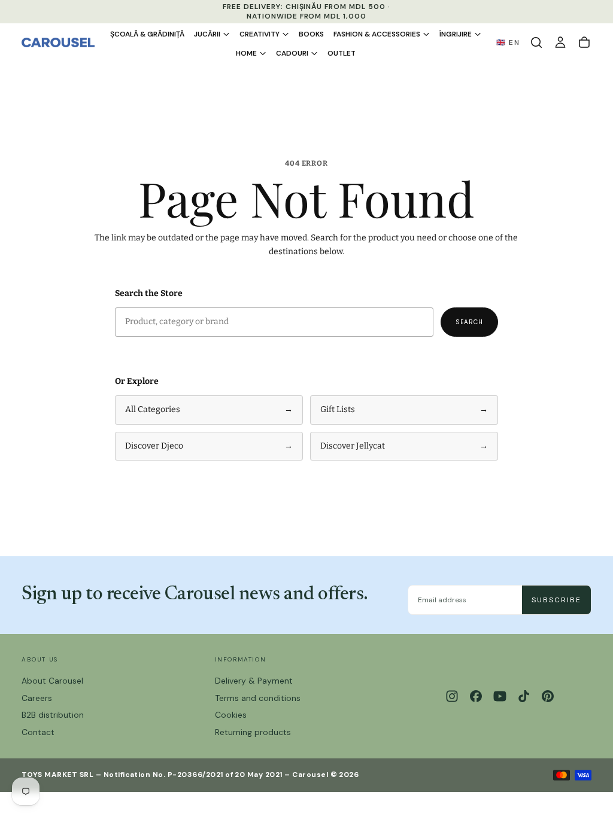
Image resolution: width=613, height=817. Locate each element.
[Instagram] (452, 696)
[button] (536, 42)
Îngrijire (455, 34)
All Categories (209, 409)
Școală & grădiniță (147, 34)
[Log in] (560, 42)
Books (311, 34)
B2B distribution (53, 714)
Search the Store (149, 293)
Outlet (341, 53)
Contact (38, 732)
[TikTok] (524, 696)
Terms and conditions (258, 698)
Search (469, 322)
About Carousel (52, 680)
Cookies (231, 714)
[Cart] (584, 42)
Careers (37, 698)
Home (246, 53)
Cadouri (292, 53)
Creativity (259, 34)
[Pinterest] (548, 696)
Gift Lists (404, 409)
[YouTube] (500, 696)
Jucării (207, 34)
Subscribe (556, 600)
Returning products (253, 732)
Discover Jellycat (404, 446)
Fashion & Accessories (376, 34)
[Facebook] (476, 696)
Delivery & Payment (254, 680)
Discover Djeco (209, 446)
